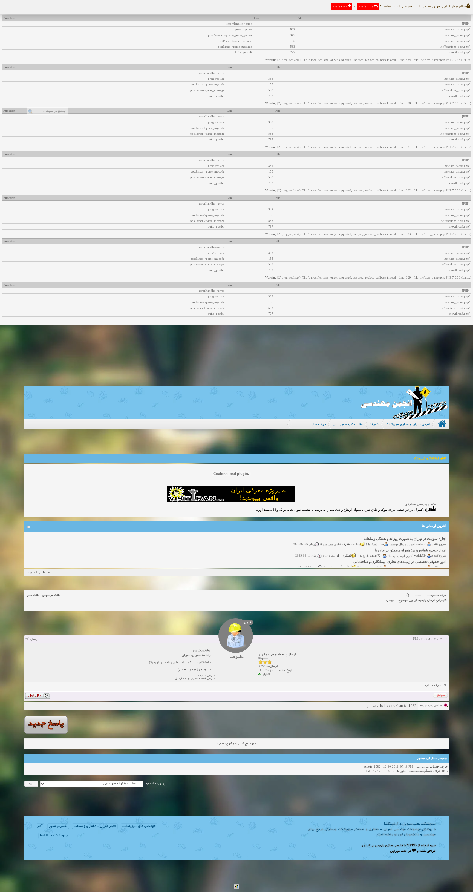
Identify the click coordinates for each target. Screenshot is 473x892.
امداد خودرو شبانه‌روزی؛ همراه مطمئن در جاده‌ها (411, 545)
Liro (381, 538)
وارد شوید (366, 7)
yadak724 (420, 549)
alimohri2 (421, 561)
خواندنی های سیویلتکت (139, 826)
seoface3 (421, 538)
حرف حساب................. (431, 766)
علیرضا (401, 771)
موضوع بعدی (227, 743)
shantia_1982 (406, 706)
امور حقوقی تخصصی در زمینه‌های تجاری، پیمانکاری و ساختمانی (400, 556)
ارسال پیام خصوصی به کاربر (277, 654)
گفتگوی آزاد (344, 549)
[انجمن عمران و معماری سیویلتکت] (404, 417)
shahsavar (386, 706)
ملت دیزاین (398, 851)
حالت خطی (33, 595)
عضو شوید (340, 7)
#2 (27, 639)
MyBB (411, 846)
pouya (371, 706)
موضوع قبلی (246, 743)
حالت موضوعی (51, 595)
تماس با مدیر (58, 826)
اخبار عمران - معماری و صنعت (95, 826)
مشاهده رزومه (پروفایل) (194, 670)
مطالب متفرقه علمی (347, 538)
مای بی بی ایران (373, 846)
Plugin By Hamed (38, 572)
